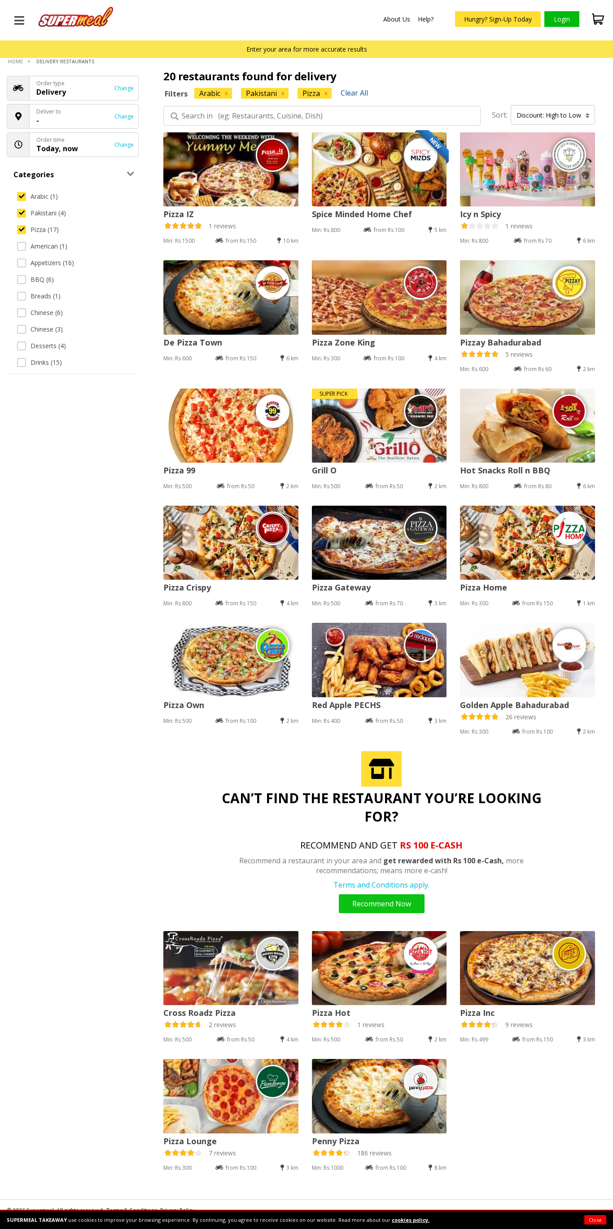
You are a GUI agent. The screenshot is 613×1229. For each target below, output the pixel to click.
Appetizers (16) (52, 262)
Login (562, 19)
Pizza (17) (45, 229)
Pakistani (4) (48, 213)
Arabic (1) (44, 196)
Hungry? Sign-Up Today (498, 19)
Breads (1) (46, 296)
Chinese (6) (47, 312)
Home (15, 61)
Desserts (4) (48, 345)
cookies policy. (410, 1219)
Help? (425, 19)
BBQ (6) (42, 279)
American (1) (49, 246)
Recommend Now (381, 904)
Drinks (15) (46, 362)
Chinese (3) (47, 329)
